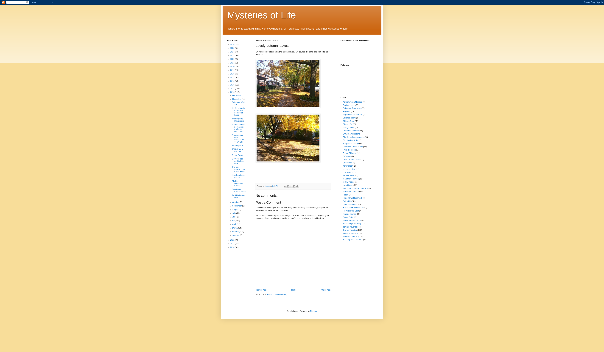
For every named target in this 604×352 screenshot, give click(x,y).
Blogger (313, 311)
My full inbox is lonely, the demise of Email (238, 111)
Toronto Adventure (350, 227)
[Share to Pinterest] (297, 186)
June (234, 217)
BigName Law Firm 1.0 (352, 115)
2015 (232, 85)
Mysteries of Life (261, 15)
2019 (232, 70)
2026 (232, 44)
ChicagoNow (348, 121)
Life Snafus (347, 172)
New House (348, 185)
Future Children (349, 153)
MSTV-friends (348, 182)
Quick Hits (347, 201)
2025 (232, 48)
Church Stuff (348, 124)
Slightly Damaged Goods (237, 183)
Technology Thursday (352, 224)
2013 (232, 92)
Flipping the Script (350, 140)
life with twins (348, 175)
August (235, 210)
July (234, 213)
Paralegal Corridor (351, 191)
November (237, 99)
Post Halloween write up (239, 196)
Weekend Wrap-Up (351, 236)
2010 (232, 247)
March (235, 228)
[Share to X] (291, 186)
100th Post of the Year (237, 150)
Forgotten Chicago (351, 144)
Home (293, 290)
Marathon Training (351, 179)
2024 (232, 52)
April (234, 224)
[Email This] (285, 186)
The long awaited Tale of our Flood (238, 169)
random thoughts (350, 204)
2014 (232, 89)
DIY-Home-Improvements (353, 137)
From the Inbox (349, 150)
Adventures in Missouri (352, 102)
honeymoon (348, 166)
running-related (349, 214)
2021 (232, 63)
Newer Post (261, 290)
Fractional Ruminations (353, 147)
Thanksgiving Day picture (238, 120)
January (236, 235)
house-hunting (349, 169)
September (237, 206)
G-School (347, 156)
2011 (232, 243)
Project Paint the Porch (352, 198)
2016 (232, 81)
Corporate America (351, 131)
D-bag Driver (237, 155)
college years (348, 127)
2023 (232, 55)
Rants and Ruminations (353, 207)
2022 (232, 59)
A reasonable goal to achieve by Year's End (238, 138)
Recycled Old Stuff (351, 211)
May (234, 221)
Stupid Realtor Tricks (352, 220)
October (236, 202)
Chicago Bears (349, 118)
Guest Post (347, 163)
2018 (232, 74)
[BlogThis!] (288, 186)
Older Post (325, 290)
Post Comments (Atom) (277, 294)
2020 (232, 66)
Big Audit (346, 111)
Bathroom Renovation (352, 108)
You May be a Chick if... (353, 240)
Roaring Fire (237, 145)
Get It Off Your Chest (351, 160)
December (237, 95)
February (236, 232)
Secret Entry (348, 217)
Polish (345, 195)
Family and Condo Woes (239, 190)
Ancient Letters (349, 105)
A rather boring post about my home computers (238, 128)
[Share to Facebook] (294, 186)
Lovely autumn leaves (238, 176)
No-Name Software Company (355, 188)
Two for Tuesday (350, 230)
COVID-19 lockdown (351, 134)
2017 (232, 77)
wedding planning (350, 233)
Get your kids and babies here (238, 161)
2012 (232, 240)
